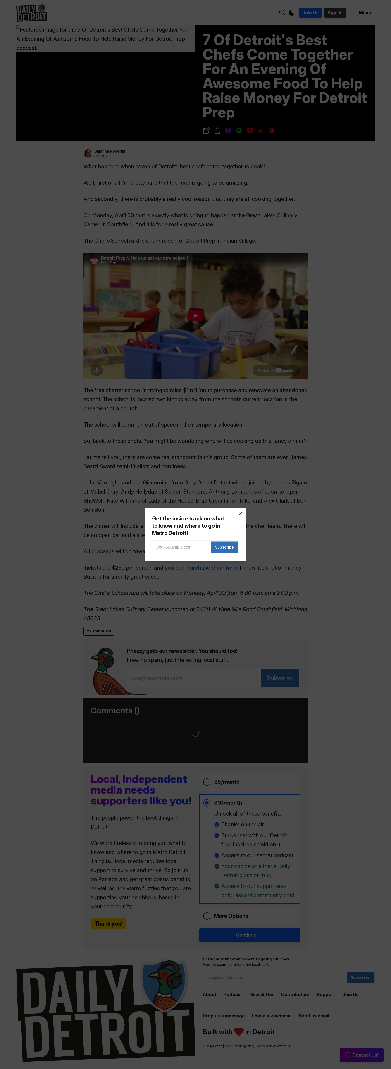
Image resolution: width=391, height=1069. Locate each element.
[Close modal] (240, 513)
